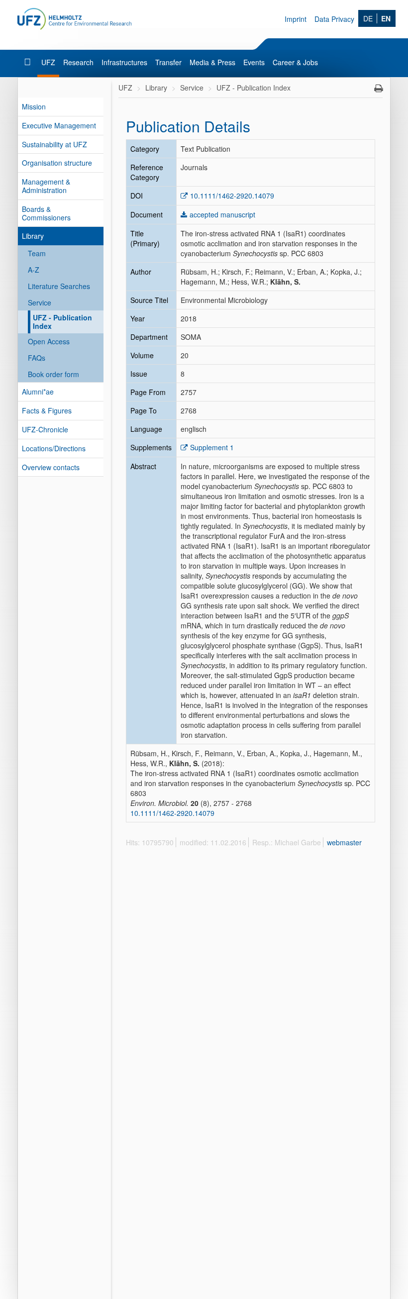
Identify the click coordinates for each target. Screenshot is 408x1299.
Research (78, 62)
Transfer (168, 62)
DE (368, 18)
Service (39, 302)
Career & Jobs (295, 62)
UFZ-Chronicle (45, 429)
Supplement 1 (212, 447)
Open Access (49, 341)
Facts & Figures (47, 410)
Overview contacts (51, 467)
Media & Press (212, 62)
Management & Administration (46, 186)
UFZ (48, 62)
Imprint (295, 19)
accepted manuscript (222, 214)
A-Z (33, 270)
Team (37, 253)
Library (33, 236)
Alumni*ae (38, 392)
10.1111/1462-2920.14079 (232, 195)
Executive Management (59, 125)
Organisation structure (57, 163)
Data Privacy (334, 19)
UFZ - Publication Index (62, 321)
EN (386, 18)
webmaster (344, 842)
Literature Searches (59, 286)
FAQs (36, 358)
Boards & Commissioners (46, 213)
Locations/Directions (54, 448)
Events (254, 62)
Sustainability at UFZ (54, 144)
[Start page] (28, 62)
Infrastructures (124, 62)
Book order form (53, 374)
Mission (34, 106)
